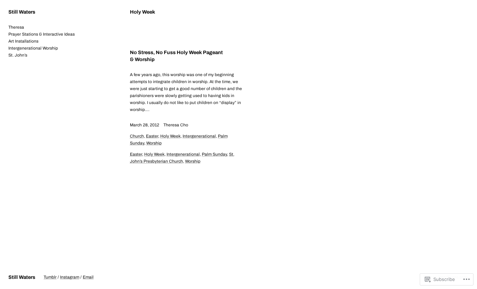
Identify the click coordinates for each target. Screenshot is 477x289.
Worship (154, 143)
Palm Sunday (214, 154)
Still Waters (21, 12)
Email (88, 277)
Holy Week (170, 136)
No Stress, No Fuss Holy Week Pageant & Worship (176, 56)
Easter (152, 136)
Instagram (69, 277)
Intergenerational (199, 136)
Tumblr (50, 277)
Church (137, 136)
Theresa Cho (175, 125)
